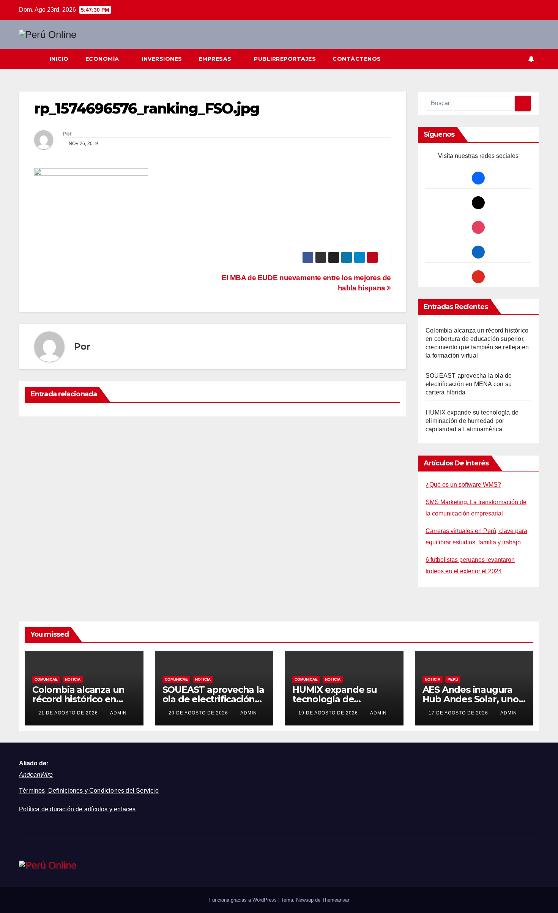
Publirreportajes (285, 58)
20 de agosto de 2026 (199, 713)
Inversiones (162, 58)
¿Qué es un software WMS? (463, 484)
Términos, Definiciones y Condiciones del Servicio (89, 790)
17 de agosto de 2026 (459, 713)
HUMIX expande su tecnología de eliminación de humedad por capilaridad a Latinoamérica (472, 420)
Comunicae (46, 679)
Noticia (72, 679)
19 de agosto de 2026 (328, 713)
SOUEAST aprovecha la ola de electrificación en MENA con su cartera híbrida (469, 384)
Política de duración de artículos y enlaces (77, 809)
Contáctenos (357, 58)
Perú (453, 679)
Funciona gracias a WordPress (243, 900)
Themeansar (335, 900)
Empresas (216, 58)
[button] (517, 58)
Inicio (59, 58)
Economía (103, 58)
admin (118, 713)
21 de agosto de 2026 (68, 713)
